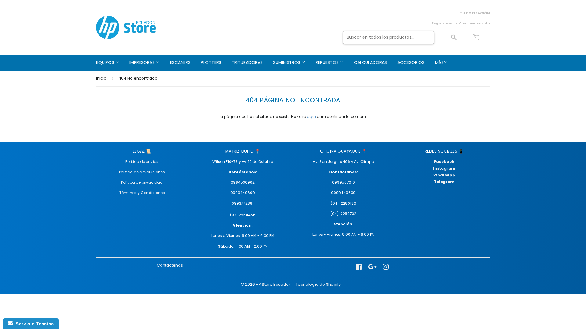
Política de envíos (141, 161)
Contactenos (170, 265)
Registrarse (442, 23)
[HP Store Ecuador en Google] (372, 267)
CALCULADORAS (370, 62)
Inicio (101, 78)
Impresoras (142, 62)
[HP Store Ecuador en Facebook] (359, 267)
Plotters (211, 62)
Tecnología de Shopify (318, 284)
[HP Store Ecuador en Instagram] (386, 267)
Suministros (287, 62)
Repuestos (328, 62)
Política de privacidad (142, 182)
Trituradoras (247, 62)
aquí (311, 116)
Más (439, 62)
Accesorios (411, 62)
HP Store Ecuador (273, 284)
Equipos (105, 62)
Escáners (180, 62)
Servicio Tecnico (33, 323)
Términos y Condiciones (142, 192)
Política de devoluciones (142, 172)
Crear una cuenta (474, 23)
